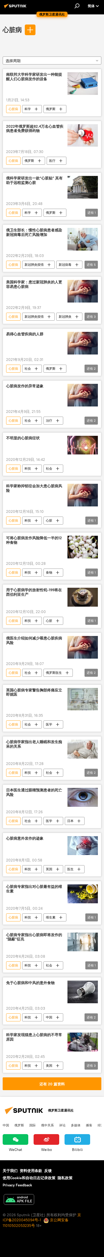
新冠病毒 (65, 265)
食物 (49, 572)
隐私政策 (65, 1177)
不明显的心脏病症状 (23, 438)
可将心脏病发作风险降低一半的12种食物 (34, 540)
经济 (101, 1125)
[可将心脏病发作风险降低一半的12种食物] (82, 547)
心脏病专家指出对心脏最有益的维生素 (34, 888)
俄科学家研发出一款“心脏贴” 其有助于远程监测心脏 (34, 180)
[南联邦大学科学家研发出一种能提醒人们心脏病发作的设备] (82, 83)
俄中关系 (47, 1125)
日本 (70, 821)
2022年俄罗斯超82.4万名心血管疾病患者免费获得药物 (34, 128)
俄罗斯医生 (54, 673)
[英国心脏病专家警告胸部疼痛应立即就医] (82, 699)
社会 (28, 368)
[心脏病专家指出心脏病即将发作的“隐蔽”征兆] (82, 942)
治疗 (49, 420)
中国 (49, 1017)
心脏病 (12, 30)
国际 (32, 1125)
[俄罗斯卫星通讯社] (16, 8)
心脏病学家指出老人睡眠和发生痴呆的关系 (34, 744)
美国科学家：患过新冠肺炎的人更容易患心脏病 (34, 284)
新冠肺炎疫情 (34, 265)
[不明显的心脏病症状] (82, 445)
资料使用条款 (31, 1170)
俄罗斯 (50, 109)
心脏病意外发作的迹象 (24, 838)
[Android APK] (19, 1200)
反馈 (48, 1170)
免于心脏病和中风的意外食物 (30, 983)
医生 (70, 869)
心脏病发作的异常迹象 (24, 386)
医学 (49, 724)
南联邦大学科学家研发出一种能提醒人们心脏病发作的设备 (34, 76)
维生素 (50, 917)
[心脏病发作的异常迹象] (82, 395)
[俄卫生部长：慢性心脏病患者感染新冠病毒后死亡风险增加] (82, 239)
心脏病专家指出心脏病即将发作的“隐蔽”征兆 (34, 937)
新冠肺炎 (65, 317)
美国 (49, 1065)
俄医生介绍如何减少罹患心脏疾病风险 (34, 640)
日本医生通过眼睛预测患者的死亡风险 (34, 792)
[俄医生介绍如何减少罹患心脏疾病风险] (82, 647)
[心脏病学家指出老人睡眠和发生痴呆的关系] (82, 749)
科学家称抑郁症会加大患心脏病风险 (34, 488)
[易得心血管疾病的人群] (82, 343)
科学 (28, 109)
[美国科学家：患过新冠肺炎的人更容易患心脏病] (82, 291)
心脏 (49, 520)
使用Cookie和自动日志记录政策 (29, 1177)
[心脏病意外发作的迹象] (82, 845)
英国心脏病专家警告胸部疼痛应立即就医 (34, 692)
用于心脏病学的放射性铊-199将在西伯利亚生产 (34, 592)
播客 (89, 1125)
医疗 (52, 161)
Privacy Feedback (17, 1185)
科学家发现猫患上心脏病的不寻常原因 (34, 1037)
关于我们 (10, 1170)
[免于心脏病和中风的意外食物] (82, 992)
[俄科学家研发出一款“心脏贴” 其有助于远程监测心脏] (82, 187)
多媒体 (76, 1125)
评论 (62, 1125)
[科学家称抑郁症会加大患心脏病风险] (82, 495)
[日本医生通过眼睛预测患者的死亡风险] (82, 797)
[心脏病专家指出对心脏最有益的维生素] (82, 893)
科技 (28, 468)
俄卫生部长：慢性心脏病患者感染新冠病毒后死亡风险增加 (34, 232)
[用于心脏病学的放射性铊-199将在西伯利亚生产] (82, 597)
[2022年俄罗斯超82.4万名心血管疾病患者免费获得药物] (82, 135)
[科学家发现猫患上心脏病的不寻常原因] (82, 1042)
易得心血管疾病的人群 (24, 334)
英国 (49, 869)
